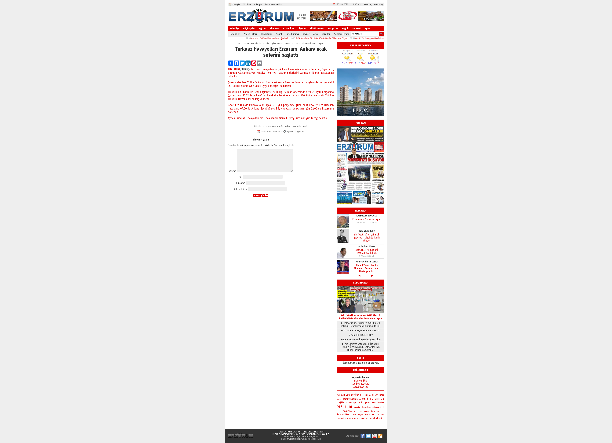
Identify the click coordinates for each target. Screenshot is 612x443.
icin (354, 414)
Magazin (333, 28)
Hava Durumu (292, 34)
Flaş (268, 43)
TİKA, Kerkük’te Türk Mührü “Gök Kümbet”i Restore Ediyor (302, 38)
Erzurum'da (375, 398)
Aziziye (369, 418)
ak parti (379, 418)
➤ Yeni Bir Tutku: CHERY (360, 335)
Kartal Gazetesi (360, 386)
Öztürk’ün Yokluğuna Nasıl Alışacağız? (353, 38)
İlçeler (302, 28)
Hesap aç (368, 4)
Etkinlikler (289, 28)
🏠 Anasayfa (234, 4)
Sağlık (345, 28)
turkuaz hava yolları (293, 126)
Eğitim (262, 28)
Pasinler (357, 407)
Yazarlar (326, 34)
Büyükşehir (249, 28)
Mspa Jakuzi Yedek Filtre (312, 439)
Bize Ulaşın (296, 437)
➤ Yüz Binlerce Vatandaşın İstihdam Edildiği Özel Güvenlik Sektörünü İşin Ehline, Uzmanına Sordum (361, 347)
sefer (281, 126)
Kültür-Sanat (317, 28)
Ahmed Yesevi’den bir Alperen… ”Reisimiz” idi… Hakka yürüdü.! (366, 237)
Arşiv (315, 34)
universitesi (379, 395)
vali (338, 395)
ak (373, 395)
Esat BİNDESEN (366, 261)
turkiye (366, 411)
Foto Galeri (234, 34)
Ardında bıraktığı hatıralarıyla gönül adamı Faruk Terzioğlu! (366, 251)
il (337, 402)
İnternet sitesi (240, 189)
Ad (241, 176)
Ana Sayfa (287, 437)
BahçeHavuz (313, 437)
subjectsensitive (298, 439)
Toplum (273, 43)
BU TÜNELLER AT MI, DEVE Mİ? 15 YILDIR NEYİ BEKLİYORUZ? (367, 267)
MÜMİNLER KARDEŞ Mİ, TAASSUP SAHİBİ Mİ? (366, 221)
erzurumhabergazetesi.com (285, 434)
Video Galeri (250, 34)
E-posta (240, 183)
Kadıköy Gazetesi (361, 383)
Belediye (234, 28)
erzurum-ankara (270, 126)
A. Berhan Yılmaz (366, 215)
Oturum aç (378, 4)
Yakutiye (348, 411)
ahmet (339, 411)
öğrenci (339, 399)
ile (370, 395)
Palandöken (343, 414)
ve (374, 418)
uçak (305, 126)
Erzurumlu (380, 411)
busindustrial (286, 439)
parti (363, 418)
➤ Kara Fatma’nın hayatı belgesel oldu (361, 339)
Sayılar (306, 34)
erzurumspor (351, 402)
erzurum (344, 406)
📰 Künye (247, 4)
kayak (360, 415)
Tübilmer (304, 437)
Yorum (232, 171)
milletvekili (376, 407)
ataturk (346, 399)
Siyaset (356, 28)
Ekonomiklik (360, 380)
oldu (343, 395)
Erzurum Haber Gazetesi (247, 43)
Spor (367, 28)
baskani (354, 399)
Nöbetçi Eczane (341, 34)
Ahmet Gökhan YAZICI (367, 231)
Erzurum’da (370, 414)
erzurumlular (342, 418)
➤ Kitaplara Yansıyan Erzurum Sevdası (360, 330)
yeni (348, 395)
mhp (374, 402)
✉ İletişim (258, 4)
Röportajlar (266, 34)
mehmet (381, 415)
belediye (366, 407)
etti (360, 402)
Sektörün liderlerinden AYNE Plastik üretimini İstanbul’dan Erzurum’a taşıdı (361, 317)
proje (349, 418)
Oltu (364, 399)
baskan (381, 402)
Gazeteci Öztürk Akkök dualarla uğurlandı (250, 38)
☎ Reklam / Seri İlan (273, 4)
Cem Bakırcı (367, 246)
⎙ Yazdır (301, 131)
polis (366, 395)
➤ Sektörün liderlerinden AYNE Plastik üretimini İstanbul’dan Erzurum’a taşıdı (360, 325)
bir (361, 411)
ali (383, 407)
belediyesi (356, 418)
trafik (356, 411)
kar (360, 399)
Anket (279, 34)
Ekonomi (274, 28)
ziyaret (367, 402)
